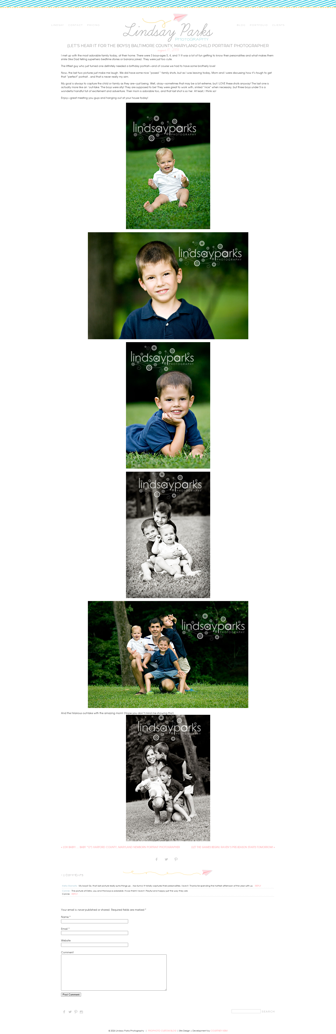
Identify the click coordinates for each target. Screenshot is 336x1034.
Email (64, 929)
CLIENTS (278, 25)
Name (65, 917)
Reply (258, 885)
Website (66, 940)
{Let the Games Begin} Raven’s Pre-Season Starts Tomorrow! (233, 847)
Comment (67, 952)
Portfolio (259, 25)
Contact (75, 25)
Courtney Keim (219, 1030)
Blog (241, 25)
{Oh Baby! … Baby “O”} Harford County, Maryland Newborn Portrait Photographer (120, 847)
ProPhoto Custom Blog (162, 1030)
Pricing (93, 25)
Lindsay (57, 25)
